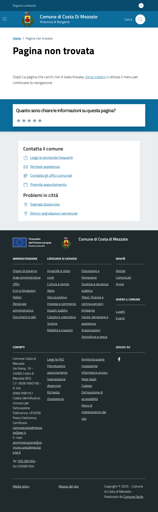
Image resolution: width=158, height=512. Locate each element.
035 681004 (26, 460)
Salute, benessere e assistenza (94, 320)
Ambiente (88, 310)
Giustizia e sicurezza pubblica (94, 287)
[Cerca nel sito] (140, 19)
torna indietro (95, 77)
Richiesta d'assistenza (55, 395)
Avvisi (120, 284)
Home (17, 38)
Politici (17, 297)
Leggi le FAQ (55, 359)
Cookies (86, 385)
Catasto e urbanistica (61, 316)
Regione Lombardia (24, 5)
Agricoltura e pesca (94, 336)
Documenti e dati (24, 316)
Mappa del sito (69, 486)
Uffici (16, 284)
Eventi (120, 318)
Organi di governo (25, 270)
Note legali (88, 379)
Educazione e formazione (90, 274)
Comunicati (123, 277)
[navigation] (4, 18)
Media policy (21, 486)
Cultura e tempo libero (58, 287)
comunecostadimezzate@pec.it (27, 430)
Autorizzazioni (90, 330)
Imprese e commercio (61, 303)
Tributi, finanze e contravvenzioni (92, 300)
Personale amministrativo (23, 307)
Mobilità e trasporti (60, 330)
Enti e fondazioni (24, 290)
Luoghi (120, 311)
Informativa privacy (94, 372)
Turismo (52, 323)
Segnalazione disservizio (56, 382)
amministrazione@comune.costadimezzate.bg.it (27, 447)
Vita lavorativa (57, 297)
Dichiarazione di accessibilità (92, 395)
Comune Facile (133, 496)
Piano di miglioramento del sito (93, 412)
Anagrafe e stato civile (58, 274)
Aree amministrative (27, 277)
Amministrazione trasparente (93, 362)
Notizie (120, 270)
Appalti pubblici (57, 310)
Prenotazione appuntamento (57, 369)
